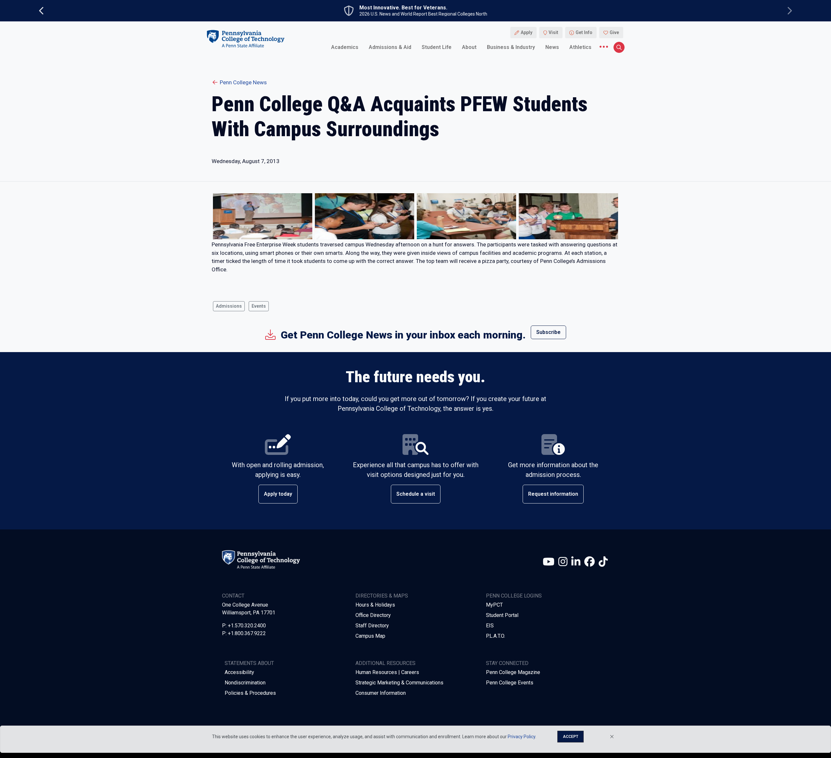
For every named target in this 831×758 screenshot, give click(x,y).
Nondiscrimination (245, 683)
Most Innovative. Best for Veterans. (403, 7)
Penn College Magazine (513, 672)
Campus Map (370, 636)
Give (614, 32)
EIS (490, 625)
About (469, 47)
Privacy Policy (521, 736)
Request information (553, 494)
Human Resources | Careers (387, 672)
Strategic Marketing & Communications (399, 683)
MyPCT (494, 605)
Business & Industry (511, 47)
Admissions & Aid (390, 47)
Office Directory (373, 615)
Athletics (580, 47)
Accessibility (239, 672)
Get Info (584, 32)
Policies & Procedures (250, 693)
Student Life (437, 47)
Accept (570, 736)
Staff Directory (372, 625)
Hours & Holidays (375, 605)
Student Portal (502, 615)
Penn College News (243, 82)
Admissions (229, 306)
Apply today (278, 494)
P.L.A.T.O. (495, 636)
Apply (526, 32)
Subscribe (548, 332)
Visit (553, 32)
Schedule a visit (415, 494)
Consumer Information (380, 693)
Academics (344, 47)
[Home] (245, 38)
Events (259, 306)
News (552, 47)
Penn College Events (509, 683)
